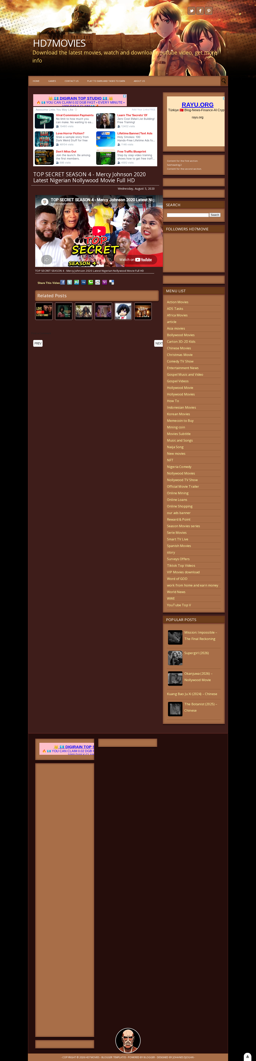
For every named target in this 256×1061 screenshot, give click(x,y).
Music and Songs (180, 440)
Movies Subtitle (179, 434)
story (171, 552)
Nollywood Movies (181, 473)
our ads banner (179, 513)
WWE (171, 598)
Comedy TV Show (180, 361)
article (171, 322)
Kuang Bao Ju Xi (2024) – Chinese (192, 694)
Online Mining (178, 493)
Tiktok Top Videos (181, 565)
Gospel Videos (178, 381)
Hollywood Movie (180, 387)
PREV (37, 343)
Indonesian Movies (181, 407)
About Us (139, 80)
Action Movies (177, 302)
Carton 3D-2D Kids (181, 341)
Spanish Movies (179, 546)
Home (36, 80)
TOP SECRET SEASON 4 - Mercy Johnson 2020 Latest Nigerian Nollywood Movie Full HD (89, 177)
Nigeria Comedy (179, 467)
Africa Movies (177, 315)
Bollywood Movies (181, 335)
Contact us (71, 80)
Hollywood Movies (181, 394)
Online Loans (177, 499)
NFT (170, 460)
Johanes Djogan (183, 1057)
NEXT (159, 343)
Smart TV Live (177, 539)
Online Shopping (180, 506)
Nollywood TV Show (182, 480)
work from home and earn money (192, 585)
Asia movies (176, 328)
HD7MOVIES (59, 43)
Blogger (149, 1057)
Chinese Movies (179, 348)
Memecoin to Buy (180, 420)
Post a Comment (41, 333)
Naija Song (175, 447)
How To (173, 401)
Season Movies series (183, 526)
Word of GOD (177, 579)
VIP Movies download (183, 572)
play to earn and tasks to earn (106, 80)
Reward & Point (178, 519)
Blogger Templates (113, 1057)
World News (176, 592)
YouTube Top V (179, 605)
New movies (176, 453)
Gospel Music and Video (185, 374)
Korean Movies (178, 414)
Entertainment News (183, 368)
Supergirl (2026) (196, 653)
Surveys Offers (178, 559)
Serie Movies (177, 532)
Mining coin (176, 427)
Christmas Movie (180, 355)
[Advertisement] (64, 900)
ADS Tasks (175, 308)
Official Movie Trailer (183, 486)
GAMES (52, 80)
